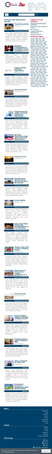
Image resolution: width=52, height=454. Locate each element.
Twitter (46, 440)
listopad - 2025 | (43, 45)
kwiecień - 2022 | (35, 78)
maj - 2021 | (43, 86)
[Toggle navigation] (6, 14)
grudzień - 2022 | (35, 72)
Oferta (46, 430)
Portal (46, 423)
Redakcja (46, 427)
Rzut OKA (46, 414)
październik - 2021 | (36, 83)
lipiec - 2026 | (42, 38)
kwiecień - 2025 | (35, 51)
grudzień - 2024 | (35, 54)
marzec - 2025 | (43, 51)
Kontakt (46, 429)
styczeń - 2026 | (42, 43)
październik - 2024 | (36, 55)
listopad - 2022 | (43, 72)
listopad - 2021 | (43, 81)
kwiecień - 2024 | (35, 60)
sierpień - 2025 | (38, 48)
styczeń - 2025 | (42, 52)
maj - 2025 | (43, 49)
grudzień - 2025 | (35, 45)
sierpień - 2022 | (38, 75)
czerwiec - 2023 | (35, 68)
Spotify (46, 445)
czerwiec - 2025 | (35, 49)
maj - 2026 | (42, 40)
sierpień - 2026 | (35, 38)
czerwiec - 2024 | (35, 58)
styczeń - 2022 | (42, 80)
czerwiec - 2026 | (35, 40)
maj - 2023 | (43, 68)
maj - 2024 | (43, 58)
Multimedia (45, 421)
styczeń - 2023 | (42, 71)
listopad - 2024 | (43, 54)
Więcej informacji (9, 452)
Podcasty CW (45, 419)
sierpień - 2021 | (38, 84)
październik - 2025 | (36, 46)
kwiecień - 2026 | (35, 41)
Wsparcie (46, 434)
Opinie (46, 412)
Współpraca (45, 432)
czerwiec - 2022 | (35, 77)
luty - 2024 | (34, 61)
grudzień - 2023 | (35, 63)
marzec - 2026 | (43, 41)
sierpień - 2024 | (38, 57)
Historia (46, 416)
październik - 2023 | (36, 65)
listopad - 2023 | (43, 63)
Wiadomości (45, 411)
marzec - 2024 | (43, 60)
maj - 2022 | (43, 77)
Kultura (46, 417)
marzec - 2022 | (43, 78)
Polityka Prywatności (43, 436)
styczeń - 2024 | (41, 61)
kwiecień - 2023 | (35, 69)
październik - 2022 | (36, 74)
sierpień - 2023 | (38, 66)
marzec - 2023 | (43, 69)
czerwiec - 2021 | (35, 86)
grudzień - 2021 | (35, 81)
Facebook (45, 442)
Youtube (46, 443)
